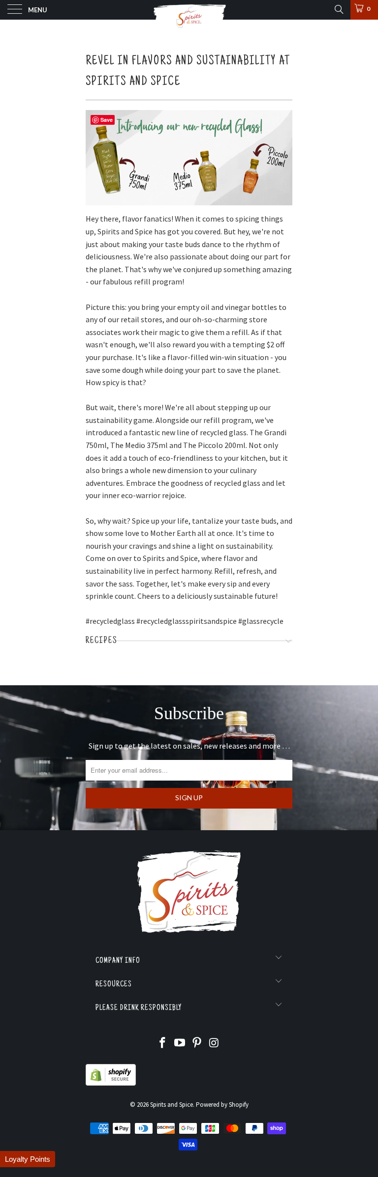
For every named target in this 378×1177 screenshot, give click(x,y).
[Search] (338, 9)
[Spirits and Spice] (189, 10)
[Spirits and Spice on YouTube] (180, 1044)
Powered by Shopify (222, 1104)
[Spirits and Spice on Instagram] (214, 1044)
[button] (27, 1159)
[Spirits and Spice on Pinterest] (197, 1044)
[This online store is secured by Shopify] (111, 1083)
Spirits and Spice (171, 1104)
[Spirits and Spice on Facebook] (163, 1044)
